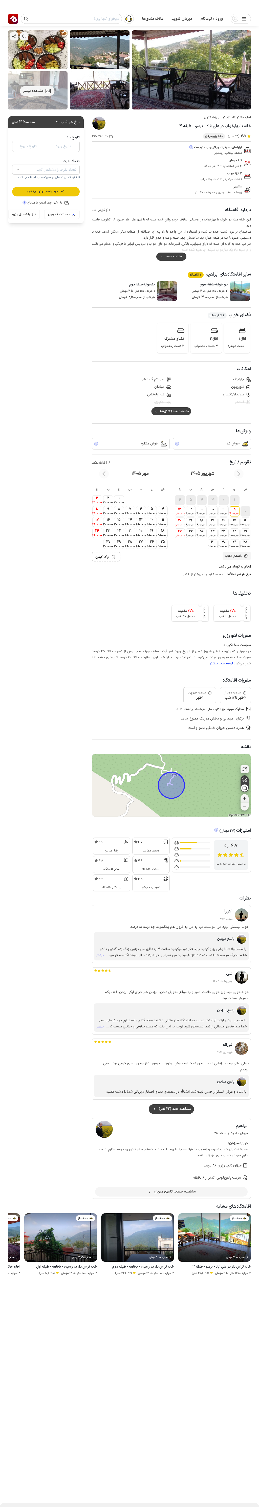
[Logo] (13, 19)
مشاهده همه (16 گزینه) (174, 411)
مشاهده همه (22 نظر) (175, 1109)
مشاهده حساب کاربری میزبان (175, 1191)
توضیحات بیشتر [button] (221, 663)
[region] (171, 785)
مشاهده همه (174, 256)
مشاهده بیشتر (33, 91)
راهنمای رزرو (21, 214)
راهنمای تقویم (233, 556)
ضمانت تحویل (59, 214)
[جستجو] (26, 19)
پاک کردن (102, 557)
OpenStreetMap (238, 815)
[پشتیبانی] (129, 18)
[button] (212, 19)
